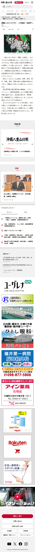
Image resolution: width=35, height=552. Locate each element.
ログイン (27, 2)
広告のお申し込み (17, 526)
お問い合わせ (17, 521)
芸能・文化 (24, 11)
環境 (19, 17)
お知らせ (5, 254)
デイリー (9, 212)
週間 (25, 212)
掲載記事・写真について (9, 535)
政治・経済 (10, 11)
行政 (18, 29)
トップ (3, 11)
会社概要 (9, 531)
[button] (3, 144)
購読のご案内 (17, 516)
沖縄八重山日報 (6, 17)
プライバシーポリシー (25, 535)
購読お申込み (19, 2)
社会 (17, 11)
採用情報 (25, 531)
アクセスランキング (7, 208)
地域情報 (14, 17)
